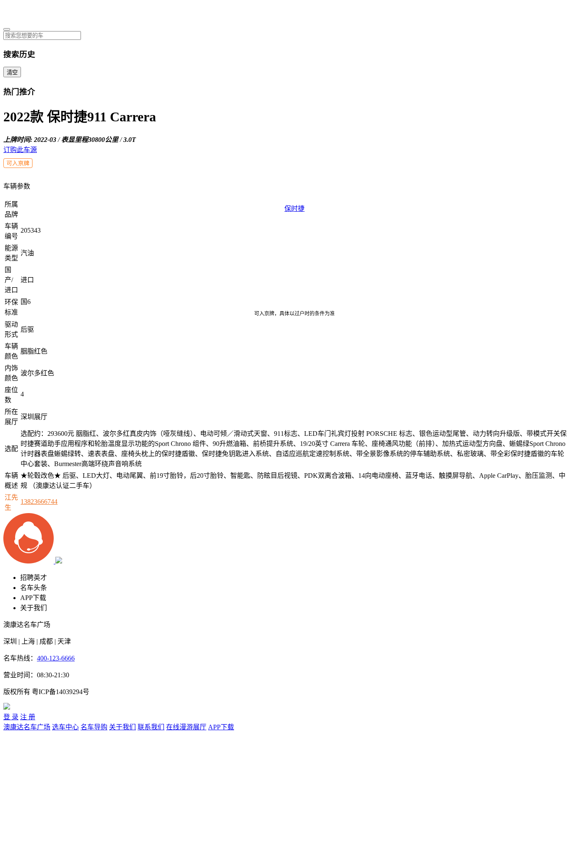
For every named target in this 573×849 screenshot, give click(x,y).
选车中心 (65, 727)
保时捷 (294, 208)
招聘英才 (33, 577)
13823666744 (39, 501)
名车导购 (94, 727)
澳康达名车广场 (26, 727)
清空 (12, 72)
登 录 (10, 717)
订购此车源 (20, 149)
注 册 (27, 717)
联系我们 (151, 727)
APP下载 (33, 597)
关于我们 (33, 607)
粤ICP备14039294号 (60, 691)
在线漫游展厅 (186, 727)
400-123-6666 (56, 658)
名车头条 (33, 587)
